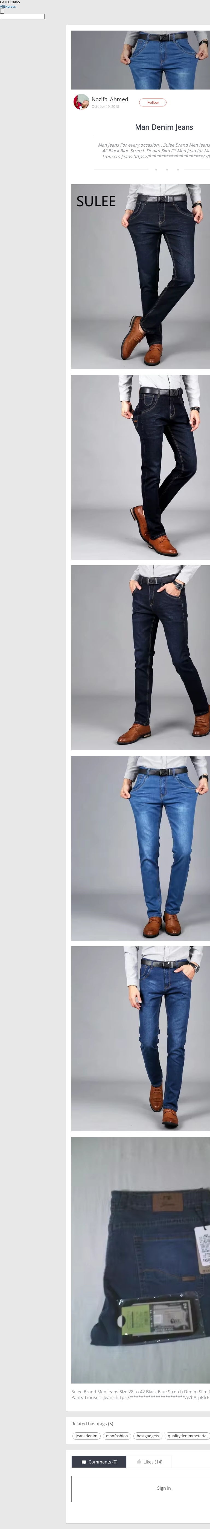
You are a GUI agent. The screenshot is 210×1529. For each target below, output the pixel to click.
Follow (153, 102)
